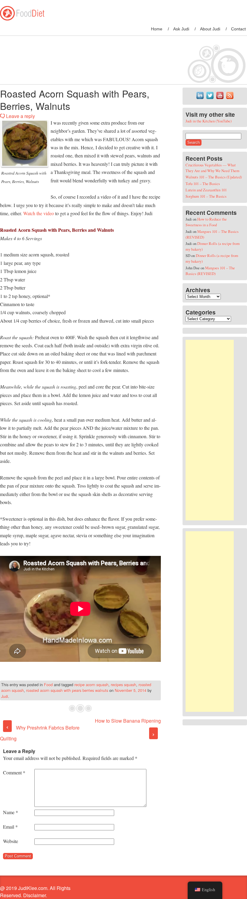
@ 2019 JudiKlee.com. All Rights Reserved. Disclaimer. (35, 892)
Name (10, 812)
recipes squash (123, 684)
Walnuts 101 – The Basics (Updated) (214, 177)
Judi (4, 696)
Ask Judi (181, 28)
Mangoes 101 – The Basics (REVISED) (210, 270)
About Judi (210, 28)
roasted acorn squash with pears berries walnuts (67, 690)
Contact (238, 28)
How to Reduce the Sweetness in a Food (206, 222)
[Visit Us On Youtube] (220, 98)
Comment (14, 772)
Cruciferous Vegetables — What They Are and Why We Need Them (212, 167)
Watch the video (39, 213)
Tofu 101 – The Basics (203, 183)
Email (10, 826)
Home (156, 28)
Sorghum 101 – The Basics (206, 196)
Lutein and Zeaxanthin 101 (206, 190)
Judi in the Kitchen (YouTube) (209, 121)
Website (10, 841)
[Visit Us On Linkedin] (200, 98)
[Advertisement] (210, 430)
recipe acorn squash (91, 684)
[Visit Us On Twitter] (210, 98)
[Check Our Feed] (230, 98)
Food (48, 684)
